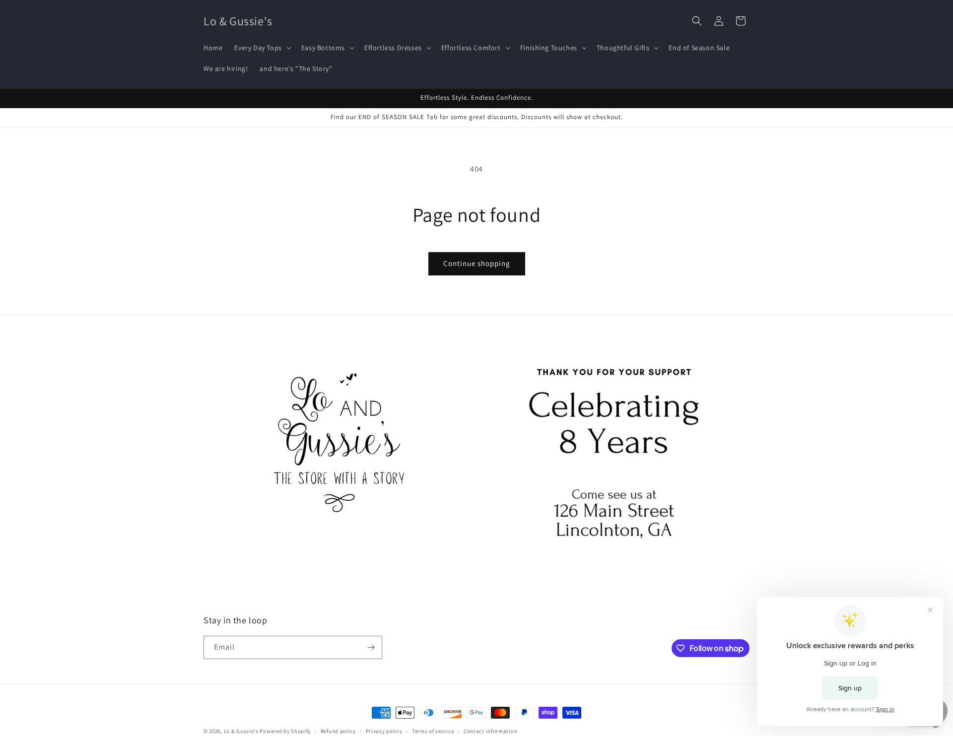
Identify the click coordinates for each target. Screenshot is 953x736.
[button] (261, 47)
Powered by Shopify (285, 731)
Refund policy (338, 731)
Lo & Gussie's (241, 731)
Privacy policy (384, 731)
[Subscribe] (371, 647)
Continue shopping (476, 263)
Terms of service (433, 731)
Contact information (490, 731)
